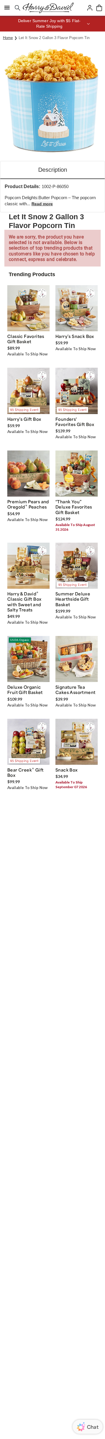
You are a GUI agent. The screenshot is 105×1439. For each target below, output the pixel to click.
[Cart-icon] (99, 8)
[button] (52, 23)
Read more (42, 203)
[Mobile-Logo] (48, 8)
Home (8, 38)
